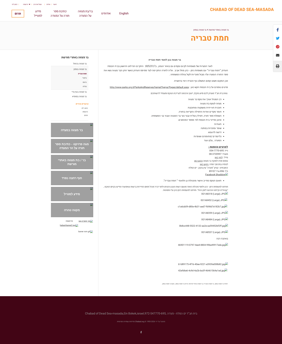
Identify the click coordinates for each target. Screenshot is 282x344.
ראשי (55, 4)
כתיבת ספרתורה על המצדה (60, 13)
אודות (48, 4)
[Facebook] (141, 332)
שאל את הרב (37, 4)
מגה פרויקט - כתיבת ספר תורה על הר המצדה (72, 146)
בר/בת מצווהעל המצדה (85, 13)
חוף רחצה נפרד (72, 178)
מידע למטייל (72, 194)
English (124, 13)
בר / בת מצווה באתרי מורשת (72, 162)
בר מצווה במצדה (72, 130)
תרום (18, 13)
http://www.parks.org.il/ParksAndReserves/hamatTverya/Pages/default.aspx (149, 87)
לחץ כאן (219, 157)
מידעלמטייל (38, 13)
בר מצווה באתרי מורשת (219, 29)
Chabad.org (139, 321)
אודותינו (106, 13)
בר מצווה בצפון (199, 29)
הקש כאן (198, 161)
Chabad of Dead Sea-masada (242, 10)
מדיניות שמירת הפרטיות (126, 321)
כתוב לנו (14, 4)
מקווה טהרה (72, 210)
